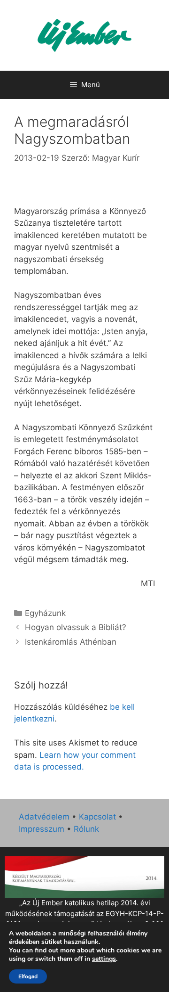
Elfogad (28, 976)
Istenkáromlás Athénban (70, 642)
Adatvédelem (44, 816)
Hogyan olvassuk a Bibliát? (75, 627)
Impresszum (41, 829)
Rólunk (86, 829)
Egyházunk (45, 613)
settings (104, 959)
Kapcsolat (97, 816)
